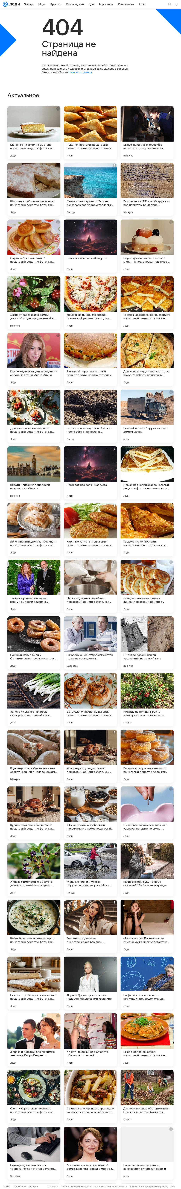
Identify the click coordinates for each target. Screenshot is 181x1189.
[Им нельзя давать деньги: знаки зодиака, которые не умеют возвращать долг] (147, 813)
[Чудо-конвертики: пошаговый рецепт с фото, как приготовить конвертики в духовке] (90, 132)
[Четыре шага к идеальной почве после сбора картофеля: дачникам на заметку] (90, 416)
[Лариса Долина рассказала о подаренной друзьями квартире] (90, 983)
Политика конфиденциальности (110, 1186)
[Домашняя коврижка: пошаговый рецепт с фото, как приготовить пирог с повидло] (147, 472)
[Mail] (5, 4)
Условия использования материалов (149, 1186)
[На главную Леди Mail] (14, 4)
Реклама (33, 1186)
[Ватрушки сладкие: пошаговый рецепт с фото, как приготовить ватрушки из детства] (90, 699)
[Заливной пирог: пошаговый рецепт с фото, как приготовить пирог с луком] (90, 359)
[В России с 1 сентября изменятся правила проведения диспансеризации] (90, 643)
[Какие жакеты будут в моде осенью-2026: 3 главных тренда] (147, 869)
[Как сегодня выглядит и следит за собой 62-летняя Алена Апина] (33, 359)
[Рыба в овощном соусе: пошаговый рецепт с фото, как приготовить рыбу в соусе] (147, 1039)
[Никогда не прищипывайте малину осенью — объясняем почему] (147, 699)
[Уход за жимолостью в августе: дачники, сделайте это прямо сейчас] (33, 869)
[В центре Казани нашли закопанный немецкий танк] (147, 643)
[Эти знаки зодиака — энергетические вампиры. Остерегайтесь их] (90, 926)
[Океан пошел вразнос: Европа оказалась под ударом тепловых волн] (90, 189)
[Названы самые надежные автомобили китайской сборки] (147, 1153)
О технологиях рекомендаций (76, 1186)
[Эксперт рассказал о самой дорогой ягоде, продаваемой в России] (33, 302)
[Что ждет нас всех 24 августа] (90, 472)
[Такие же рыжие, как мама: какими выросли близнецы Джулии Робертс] (33, 586)
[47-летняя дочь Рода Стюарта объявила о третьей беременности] (90, 1039)
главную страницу (80, 72)
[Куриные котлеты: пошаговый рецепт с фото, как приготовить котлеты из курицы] (90, 529)
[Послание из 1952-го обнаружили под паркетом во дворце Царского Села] (147, 189)
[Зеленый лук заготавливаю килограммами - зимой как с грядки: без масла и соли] (33, 699)
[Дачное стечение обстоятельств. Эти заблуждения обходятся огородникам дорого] (147, 1096)
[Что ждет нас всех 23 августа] (90, 246)
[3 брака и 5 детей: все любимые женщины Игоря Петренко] (33, 1039)
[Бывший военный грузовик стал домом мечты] (147, 416)
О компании (20, 1186)
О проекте (53, 1186)
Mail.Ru (7, 1186)
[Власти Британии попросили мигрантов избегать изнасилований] (33, 472)
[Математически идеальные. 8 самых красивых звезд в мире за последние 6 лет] (90, 1153)
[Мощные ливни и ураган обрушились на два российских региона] (90, 869)
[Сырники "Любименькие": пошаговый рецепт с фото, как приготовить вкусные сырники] (33, 246)
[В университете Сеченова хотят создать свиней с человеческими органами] (33, 756)
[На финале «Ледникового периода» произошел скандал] (147, 983)
